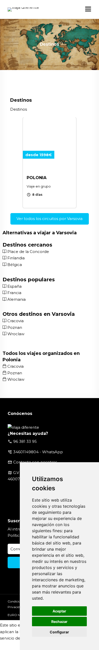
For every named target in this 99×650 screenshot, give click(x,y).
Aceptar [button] (59, 611)
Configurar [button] (59, 632)
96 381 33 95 (25, 441)
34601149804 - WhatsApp (38, 451)
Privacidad (15, 607)
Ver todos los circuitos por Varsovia (49, 218)
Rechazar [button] (59, 621)
